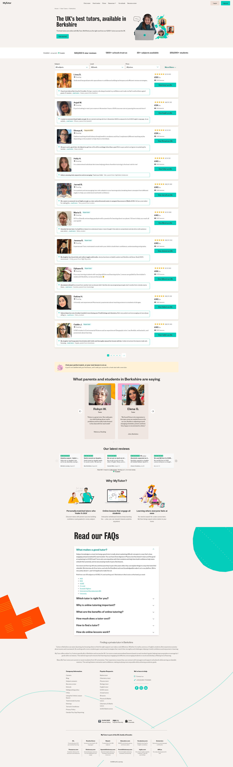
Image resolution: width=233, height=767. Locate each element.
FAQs (68, 693)
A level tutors (104, 693)
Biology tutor (104, 684)
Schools (68, 687)
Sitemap (69, 704)
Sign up (225, 3)
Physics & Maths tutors (105, 699)
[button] (89, 130)
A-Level (82, 586)
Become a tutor (132, 3)
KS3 (81, 581)
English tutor (104, 687)
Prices (104, 3)
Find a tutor (87, 3)
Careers (68, 675)
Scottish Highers (85, 588)
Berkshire (72, 8)
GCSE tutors (104, 690)
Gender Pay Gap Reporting (75, 712)
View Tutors (64, 8)
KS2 (81, 578)
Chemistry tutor (105, 678)
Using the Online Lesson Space (74, 697)
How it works (96, 3)
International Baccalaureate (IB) (90, 591)
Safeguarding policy (72, 690)
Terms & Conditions (72, 706)
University (83, 593)
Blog (67, 678)
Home (56, 8)
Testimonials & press (73, 701)
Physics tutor (104, 681)
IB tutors (103, 696)
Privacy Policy (70, 709)
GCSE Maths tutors (106, 709)
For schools (122, 3)
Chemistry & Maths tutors (106, 705)
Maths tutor (104, 675)
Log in (215, 3)
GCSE (82, 583)
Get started (63, 36)
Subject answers (71, 681)
